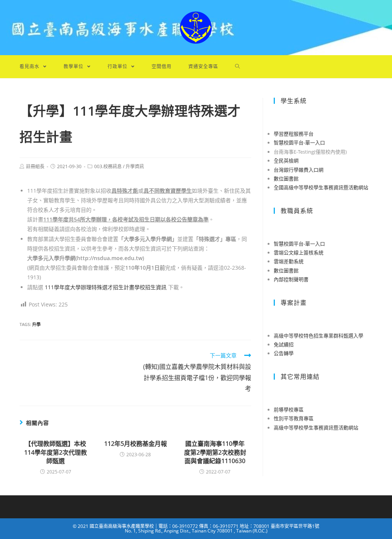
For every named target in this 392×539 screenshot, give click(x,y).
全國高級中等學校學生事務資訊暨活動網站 (321, 187)
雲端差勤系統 (289, 261)
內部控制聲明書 (291, 279)
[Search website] (237, 66)
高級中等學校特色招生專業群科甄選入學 (318, 335)
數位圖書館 (286, 178)
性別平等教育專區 (294, 418)
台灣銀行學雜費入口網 (298, 169)
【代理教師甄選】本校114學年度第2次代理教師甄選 (55, 452)
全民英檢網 (286, 160)
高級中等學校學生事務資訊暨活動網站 (316, 427)
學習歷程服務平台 (294, 133)
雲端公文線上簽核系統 (298, 252)
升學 (36, 324)
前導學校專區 (289, 409)
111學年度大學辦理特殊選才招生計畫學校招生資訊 (106, 287)
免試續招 (284, 344)
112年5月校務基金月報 (135, 443)
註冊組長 (35, 166)
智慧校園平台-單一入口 (299, 142)
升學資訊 (135, 166)
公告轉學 (284, 353)
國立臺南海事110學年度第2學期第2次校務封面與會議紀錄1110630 (215, 452)
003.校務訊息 (108, 166)
